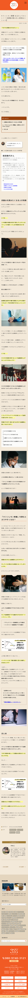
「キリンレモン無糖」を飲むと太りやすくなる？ (13, 125)
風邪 (7, 931)
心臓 (15, 912)
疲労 (20, 915)
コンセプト (7, 977)
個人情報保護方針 (22, 996)
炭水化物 (4, 917)
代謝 (17, 919)
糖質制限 (14, 917)
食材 (21, 927)
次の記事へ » (22, 866)
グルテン (9, 917)
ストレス (4, 923)
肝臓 (20, 923)
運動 (7, 912)
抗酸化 (24, 929)
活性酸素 (20, 929)
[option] (8, 889)
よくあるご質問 (20, 984)
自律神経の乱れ (14, 921)
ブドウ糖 (8, 933)
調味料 (3, 929)
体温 (13, 923)
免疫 (16, 923)
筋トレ (14, 929)
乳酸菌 (3, 933)
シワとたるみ (20, 917)
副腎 (11, 925)
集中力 (12, 933)
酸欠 (3, 915)
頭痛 (19, 913)
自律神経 (9, 923)
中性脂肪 (22, 695)
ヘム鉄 (12, 919)
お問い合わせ (20, 988)
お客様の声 (7, 984)
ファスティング (5, 927)
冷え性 (20, 921)
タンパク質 (15, 915)
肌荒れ (3, 912)
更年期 (17, 927)
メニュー (20, 977)
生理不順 (11, 912)
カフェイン (22, 931)
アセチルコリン (5, 925)
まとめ (6, 129)
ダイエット (12, 832)
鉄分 (9, 919)
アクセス (7, 988)
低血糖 (18, 832)
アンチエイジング (6, 921)
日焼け (3, 931)
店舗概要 (13, 996)
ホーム (4, 996)
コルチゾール (5, 913)
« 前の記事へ (5, 866)
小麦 (23, 915)
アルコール (11, 931)
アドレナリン (13, 829)
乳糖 (6, 919)
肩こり (10, 929)
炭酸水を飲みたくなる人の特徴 (13, 122)
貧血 (17, 925)
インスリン (20, 829)
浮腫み (23, 913)
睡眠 (14, 925)
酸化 (3, 919)
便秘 (10, 913)
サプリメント (22, 925)
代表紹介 (20, 981)
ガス (7, 929)
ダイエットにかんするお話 (15, 826)
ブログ (7, 981)
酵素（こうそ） (8, 915)
